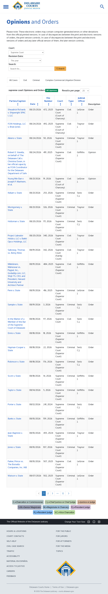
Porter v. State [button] (14, 404)
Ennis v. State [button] (14, 333)
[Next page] (68, 493)
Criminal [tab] (36, 80)
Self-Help (11, 541)
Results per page (71, 90)
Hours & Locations (16, 531)
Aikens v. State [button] (15, 138)
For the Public (63, 531)
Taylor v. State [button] (14, 390)
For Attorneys (64, 541)
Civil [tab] (25, 80)
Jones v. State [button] (14, 447)
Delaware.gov (72, 587)
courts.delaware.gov (66, 591)
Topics (59, 551)
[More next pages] (58, 493)
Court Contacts (15, 536)
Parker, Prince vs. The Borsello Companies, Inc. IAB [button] (17, 464)
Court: (12, 48)
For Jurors (62, 536)
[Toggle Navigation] (6, 6)
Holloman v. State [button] (16, 221)
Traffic (10, 551)
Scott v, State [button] (14, 376)
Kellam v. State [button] (15, 192)
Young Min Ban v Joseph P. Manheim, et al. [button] (17, 181)
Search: (12, 64)
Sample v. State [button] (15, 304)
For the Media (63, 546)
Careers (11, 571)
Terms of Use (58, 587)
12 (63, 493)
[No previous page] (39, 493)
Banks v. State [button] (14, 418)
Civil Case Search (15, 546)
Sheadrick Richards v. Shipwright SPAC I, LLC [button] (17, 112)
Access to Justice (16, 566)
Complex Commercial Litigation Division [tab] (63, 80)
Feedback (11, 576)
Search (61, 68)
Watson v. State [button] (15, 475)
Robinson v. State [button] (16, 361)
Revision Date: (16, 56)
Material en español (17, 561)
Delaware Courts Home (40, 587)
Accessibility (13, 556)
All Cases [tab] (13, 80)
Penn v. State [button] (14, 290)
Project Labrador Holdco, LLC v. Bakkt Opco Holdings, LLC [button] (17, 238)
